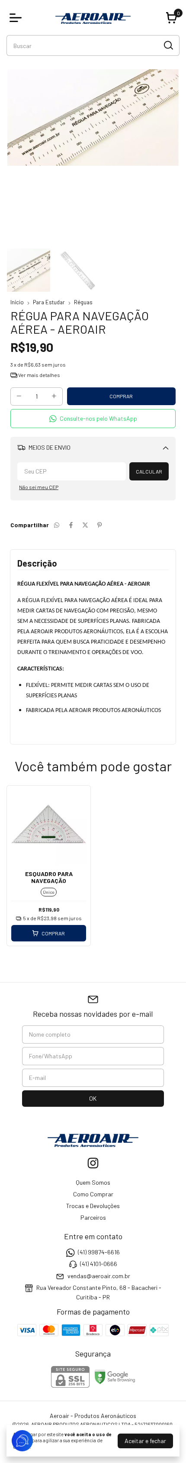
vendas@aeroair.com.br (98, 1275)
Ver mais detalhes (38, 375)
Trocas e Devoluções (93, 1205)
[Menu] (17, 18)
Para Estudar (49, 302)
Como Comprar (93, 1194)
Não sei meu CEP (38, 487)
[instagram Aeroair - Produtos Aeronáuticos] (93, 1163)
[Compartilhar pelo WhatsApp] (56, 525)
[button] (93, 419)
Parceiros (93, 1217)
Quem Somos (93, 1182)
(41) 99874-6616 (99, 1252)
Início (17, 302)
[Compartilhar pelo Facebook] (70, 525)
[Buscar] (167, 45)
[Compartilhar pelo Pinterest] (99, 525)
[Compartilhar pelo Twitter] (85, 525)
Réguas (83, 302)
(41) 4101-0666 (98, 1264)
